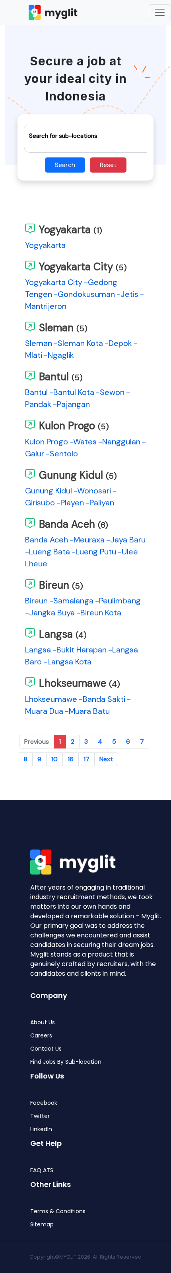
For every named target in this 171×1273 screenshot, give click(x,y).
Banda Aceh (46, 539)
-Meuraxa (87, 539)
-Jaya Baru (126, 539)
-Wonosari (92, 490)
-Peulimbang (118, 600)
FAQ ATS (41, 1170)
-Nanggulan (119, 441)
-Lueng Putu (94, 551)
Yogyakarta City (53, 282)
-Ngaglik (59, 355)
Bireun (36, 600)
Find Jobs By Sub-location (65, 1062)
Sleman (38, 343)
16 (71, 759)
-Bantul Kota (71, 392)
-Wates (83, 441)
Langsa (38, 649)
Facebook (43, 1103)
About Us (42, 1022)
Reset (108, 165)
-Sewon (110, 392)
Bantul (36, 392)
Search (65, 165)
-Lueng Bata (47, 551)
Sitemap (42, 1224)
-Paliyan (100, 502)
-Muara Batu (87, 711)
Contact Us (46, 1048)
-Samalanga (71, 600)
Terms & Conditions (58, 1211)
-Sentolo (62, 453)
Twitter (40, 1116)
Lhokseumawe (51, 699)
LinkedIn (41, 1129)
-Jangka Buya (50, 612)
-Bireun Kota (98, 612)
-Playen (70, 502)
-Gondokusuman (84, 294)
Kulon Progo (46, 441)
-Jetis (127, 294)
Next (106, 759)
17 (86, 759)
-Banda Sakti (102, 699)
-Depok (118, 343)
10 (54, 759)
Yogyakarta (45, 245)
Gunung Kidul (48, 490)
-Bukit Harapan (79, 649)
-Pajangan (71, 404)
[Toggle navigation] (160, 12)
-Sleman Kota (78, 343)
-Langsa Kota (67, 661)
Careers (41, 1035)
